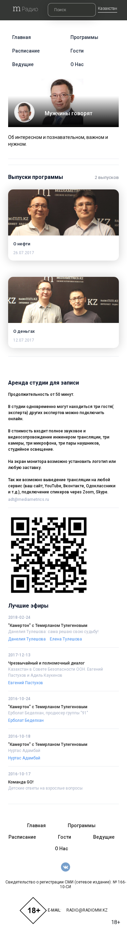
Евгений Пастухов (25, 682)
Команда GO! (21, 782)
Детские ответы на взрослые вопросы (45, 788)
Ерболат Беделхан (26, 720)
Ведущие (23, 64)
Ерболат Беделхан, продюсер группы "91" (48, 713)
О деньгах (24, 331)
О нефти (21, 243)
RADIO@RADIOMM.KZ (87, 910)
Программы (84, 37)
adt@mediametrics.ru (28, 499)
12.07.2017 (23, 340)
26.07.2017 (23, 252)
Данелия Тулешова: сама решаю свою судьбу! (53, 631)
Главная (21, 37)
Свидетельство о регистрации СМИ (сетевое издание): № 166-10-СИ (65, 884)
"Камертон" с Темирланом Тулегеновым (47, 625)
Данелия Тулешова (27, 639)
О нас (77, 64)
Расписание (26, 51)
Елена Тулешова (66, 639)
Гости (77, 51)
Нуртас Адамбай (24, 750)
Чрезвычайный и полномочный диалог (46, 663)
